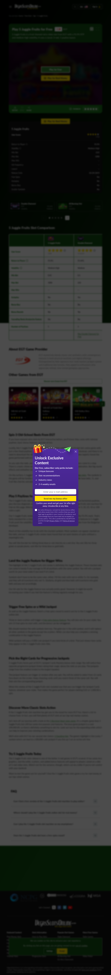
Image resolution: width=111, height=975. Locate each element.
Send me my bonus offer (55, 498)
